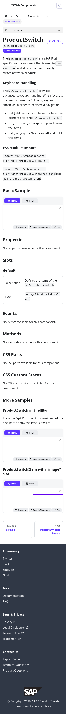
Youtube (8, 570)
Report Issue (11, 659)
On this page (13, 30)
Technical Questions (16, 665)
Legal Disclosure (14, 627)
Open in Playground (41, 227)
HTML (14, 201)
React (31, 201)
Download (22, 227)
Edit (58, 227)
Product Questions (15, 670)
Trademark (10, 639)
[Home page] (6, 16)
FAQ (5, 601)
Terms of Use (11, 633)
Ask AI (55, 40)
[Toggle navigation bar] (5, 5)
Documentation (13, 596)
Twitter (7, 558)
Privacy (7, 622)
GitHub (7, 575)
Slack (6, 564)
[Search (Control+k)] (59, 5)
